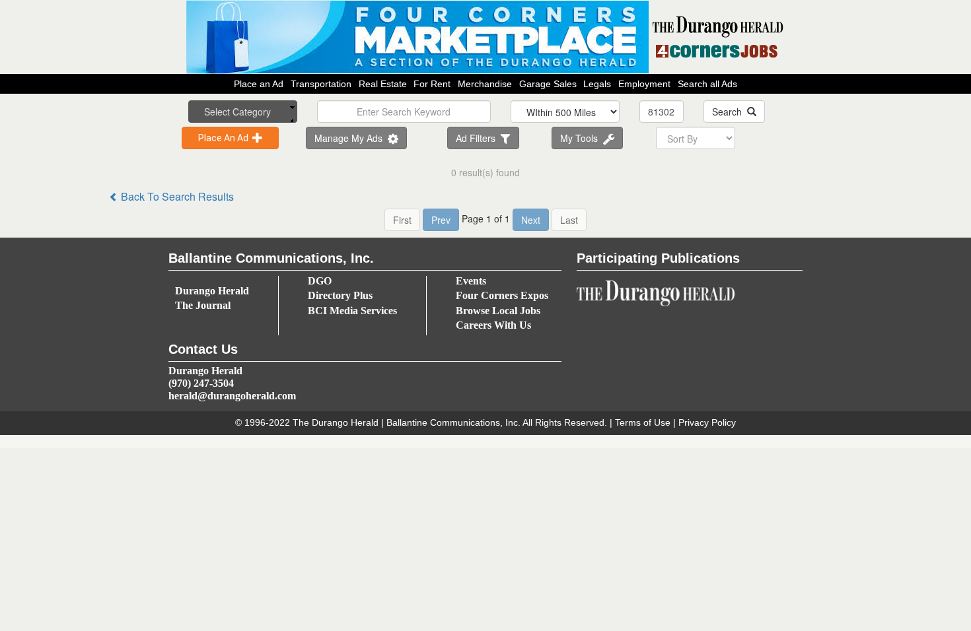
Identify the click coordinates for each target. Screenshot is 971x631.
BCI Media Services (352, 311)
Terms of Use (642, 422)
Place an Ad (258, 84)
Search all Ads (707, 84)
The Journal (203, 305)
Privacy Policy (707, 422)
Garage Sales (548, 84)
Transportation (321, 84)
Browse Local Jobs (498, 311)
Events (471, 281)
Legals (597, 84)
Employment (644, 84)
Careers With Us (493, 325)
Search (729, 111)
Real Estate (383, 84)
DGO (320, 281)
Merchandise (485, 84)
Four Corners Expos (502, 295)
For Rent (432, 84)
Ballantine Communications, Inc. (453, 422)
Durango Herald (212, 291)
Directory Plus (340, 295)
